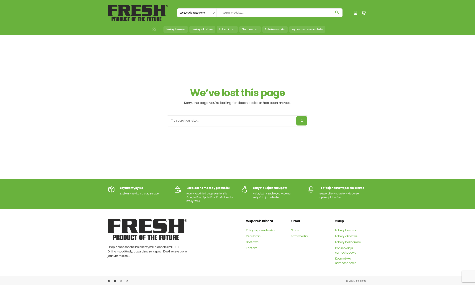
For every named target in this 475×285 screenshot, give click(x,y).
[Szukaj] (337, 12)
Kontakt (251, 248)
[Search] (301, 120)
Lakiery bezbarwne (348, 242)
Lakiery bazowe (345, 230)
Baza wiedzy (299, 236)
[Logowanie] (355, 13)
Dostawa (252, 242)
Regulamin (253, 236)
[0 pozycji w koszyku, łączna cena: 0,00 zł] (363, 13)
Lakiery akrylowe (346, 236)
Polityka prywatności (260, 230)
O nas (295, 230)
